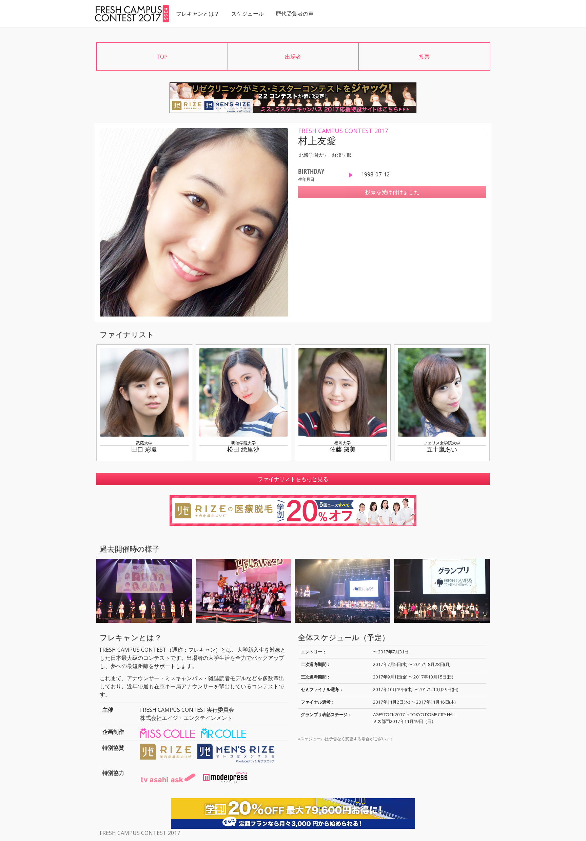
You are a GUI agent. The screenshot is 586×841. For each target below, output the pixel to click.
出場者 (293, 56)
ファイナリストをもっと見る (293, 479)
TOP (162, 56)
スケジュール (247, 13)
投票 (424, 56)
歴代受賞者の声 (295, 13)
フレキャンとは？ (197, 13)
